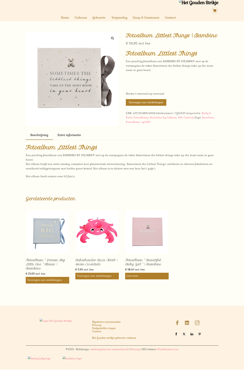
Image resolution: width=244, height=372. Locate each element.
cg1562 (145, 122)
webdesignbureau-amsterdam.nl (109, 349)
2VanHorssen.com (167, 349)
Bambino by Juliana (163, 117)
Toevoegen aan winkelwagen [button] (44, 280)
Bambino (208, 117)
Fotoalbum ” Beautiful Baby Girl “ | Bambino (143, 262)
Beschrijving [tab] (39, 135)
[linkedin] (187, 322)
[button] (113, 38)
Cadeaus (81, 17)
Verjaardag (119, 17)
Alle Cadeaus (186, 117)
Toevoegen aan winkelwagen (146, 102)
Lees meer (132, 275)
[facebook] (177, 322)
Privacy (96, 325)
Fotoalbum (133, 122)
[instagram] (197, 322)
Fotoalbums (141, 117)
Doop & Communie (146, 17)
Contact (170, 17)
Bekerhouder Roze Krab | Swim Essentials (96, 262)
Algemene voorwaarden (106, 321)
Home (65, 17)
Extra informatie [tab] (69, 135)
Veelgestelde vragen (104, 328)
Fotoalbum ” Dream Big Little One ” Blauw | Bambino (45, 264)
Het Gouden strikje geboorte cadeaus (114, 337)
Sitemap (135, 349)
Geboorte (98, 17)
